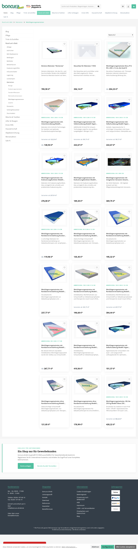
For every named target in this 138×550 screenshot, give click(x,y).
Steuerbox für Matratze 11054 (85, 66)
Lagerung (10, 75)
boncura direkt (47, 492)
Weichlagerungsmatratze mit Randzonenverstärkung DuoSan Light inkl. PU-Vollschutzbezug (53, 235)
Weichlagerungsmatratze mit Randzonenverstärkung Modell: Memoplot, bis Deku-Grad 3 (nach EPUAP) (118, 235)
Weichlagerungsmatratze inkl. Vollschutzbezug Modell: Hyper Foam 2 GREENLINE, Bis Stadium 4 (86, 123)
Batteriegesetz (81, 494)
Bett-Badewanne (12, 54)
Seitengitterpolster (13, 110)
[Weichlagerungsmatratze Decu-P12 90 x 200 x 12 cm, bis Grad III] (119, 50)
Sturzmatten (11, 113)
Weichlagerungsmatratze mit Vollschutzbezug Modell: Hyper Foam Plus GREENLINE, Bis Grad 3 (118, 346)
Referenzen (46, 503)
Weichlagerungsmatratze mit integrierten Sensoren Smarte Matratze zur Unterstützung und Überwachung (118, 179)
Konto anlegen (25, 466)
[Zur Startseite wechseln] (13, 6)
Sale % (8, 141)
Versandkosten (65, 528)
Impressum (80, 505)
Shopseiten (46, 487)
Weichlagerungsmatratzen (16, 99)
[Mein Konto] (128, 6)
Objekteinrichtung (12, 133)
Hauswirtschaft (11, 129)
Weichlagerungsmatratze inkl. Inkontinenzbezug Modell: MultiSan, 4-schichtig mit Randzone (54, 123)
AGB (78, 502)
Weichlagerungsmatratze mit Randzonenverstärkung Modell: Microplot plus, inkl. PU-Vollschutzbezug (117, 290)
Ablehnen (95, 547)
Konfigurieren (107, 547)
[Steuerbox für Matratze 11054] (86, 50)
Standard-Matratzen (14, 92)
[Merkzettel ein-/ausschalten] (64, 44)
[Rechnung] (115, 492)
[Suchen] (98, 6)
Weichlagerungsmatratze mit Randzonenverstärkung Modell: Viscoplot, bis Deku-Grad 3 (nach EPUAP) (85, 346)
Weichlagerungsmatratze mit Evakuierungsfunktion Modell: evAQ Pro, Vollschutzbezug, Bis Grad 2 (85, 179)
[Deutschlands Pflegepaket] (34, 6)
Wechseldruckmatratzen (15, 96)
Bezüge (10, 85)
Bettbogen (10, 57)
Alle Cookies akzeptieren (125, 547)
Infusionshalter (12, 72)
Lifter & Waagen (12, 121)
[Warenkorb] (134, 6)
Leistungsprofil (47, 494)
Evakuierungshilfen (13, 68)
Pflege (8, 35)
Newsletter (46, 506)
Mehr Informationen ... (69, 547)
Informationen (82, 487)
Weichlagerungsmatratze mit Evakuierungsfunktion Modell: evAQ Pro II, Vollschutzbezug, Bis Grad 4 (53, 179)
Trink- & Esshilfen (12, 39)
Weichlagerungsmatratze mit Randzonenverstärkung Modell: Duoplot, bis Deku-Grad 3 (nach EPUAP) (85, 235)
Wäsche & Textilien (13, 117)
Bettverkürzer (11, 65)
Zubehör (10, 103)
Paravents (10, 106)
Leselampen (11, 79)
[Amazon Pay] (115, 503)
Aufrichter (10, 50)
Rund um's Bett (11, 43)
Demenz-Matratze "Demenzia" (52, 66)
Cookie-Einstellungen (84, 492)
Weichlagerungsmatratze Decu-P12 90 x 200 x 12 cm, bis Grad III (119, 67)
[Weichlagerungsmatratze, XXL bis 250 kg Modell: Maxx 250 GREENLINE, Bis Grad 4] (119, 385)
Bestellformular (47, 509)
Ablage (9, 47)
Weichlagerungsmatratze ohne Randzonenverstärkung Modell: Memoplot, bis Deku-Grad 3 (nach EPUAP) (86, 402)
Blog (7, 31)
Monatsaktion (11, 137)
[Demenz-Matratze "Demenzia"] (54, 50)
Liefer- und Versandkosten (86, 508)
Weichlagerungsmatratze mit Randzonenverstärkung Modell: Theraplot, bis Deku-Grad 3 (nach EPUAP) (53, 346)
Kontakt (44, 497)
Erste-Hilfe (9, 125)
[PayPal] (115, 498)
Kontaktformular (13, 515)
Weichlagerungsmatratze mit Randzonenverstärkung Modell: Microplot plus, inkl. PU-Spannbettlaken (85, 290)
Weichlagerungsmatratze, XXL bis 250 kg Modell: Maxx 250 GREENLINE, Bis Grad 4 (118, 402)
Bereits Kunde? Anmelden (46, 466)
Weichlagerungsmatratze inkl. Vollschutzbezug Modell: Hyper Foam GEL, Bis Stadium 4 (117, 123)
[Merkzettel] (123, 6)
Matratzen (10, 82)
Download (45, 500)
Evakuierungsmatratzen (15, 89)
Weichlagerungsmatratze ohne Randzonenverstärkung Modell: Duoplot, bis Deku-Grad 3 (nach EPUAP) (52, 402)
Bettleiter (10, 61)
